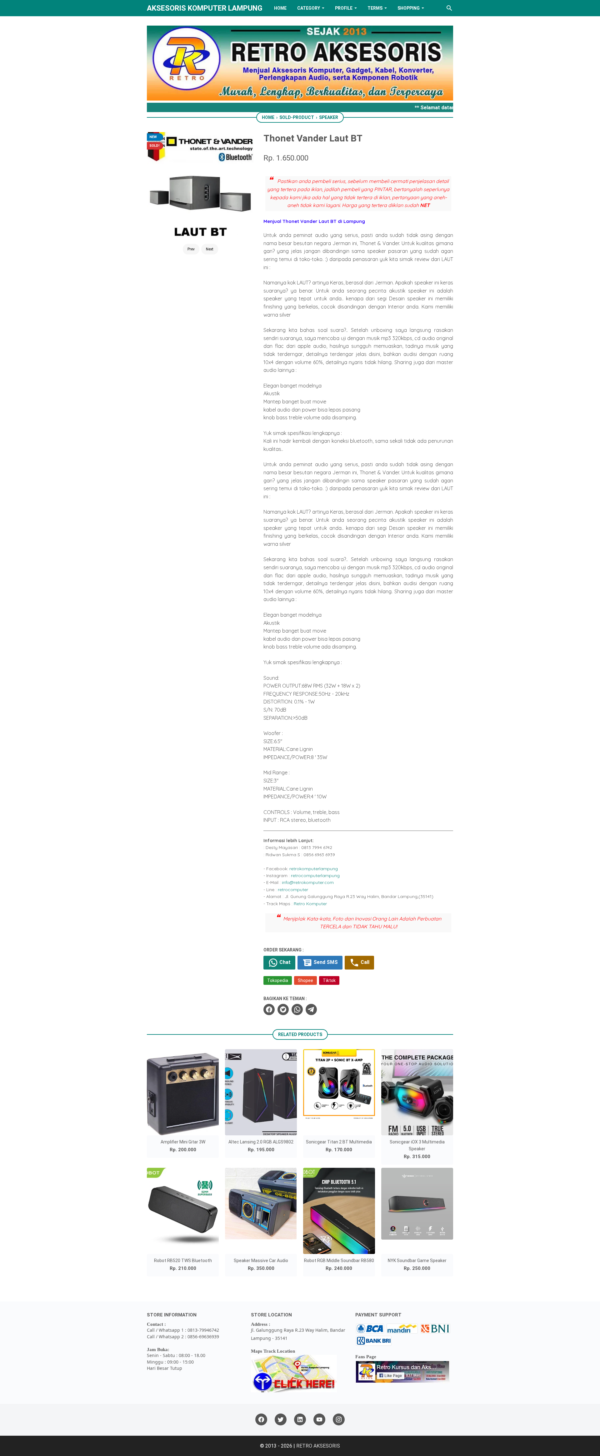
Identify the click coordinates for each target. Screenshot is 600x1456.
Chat (284, 962)
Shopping (409, 8)
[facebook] (269, 1009)
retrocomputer (293, 889)
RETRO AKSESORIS (318, 1446)
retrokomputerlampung (313, 868)
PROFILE (343, 8)
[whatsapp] (297, 1009)
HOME (280, 8)
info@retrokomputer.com (308, 882)
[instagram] (339, 1420)
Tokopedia (277, 980)
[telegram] (311, 1009)
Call (364, 962)
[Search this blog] (449, 8)
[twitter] (283, 1009)
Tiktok (329, 980)
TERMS (375, 8)
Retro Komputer (310, 903)
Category (308, 8)
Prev (191, 249)
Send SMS (325, 962)
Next (209, 249)
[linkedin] (300, 1420)
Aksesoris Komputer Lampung (204, 8)
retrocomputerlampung (315, 875)
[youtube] (319, 1420)
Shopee (305, 980)
